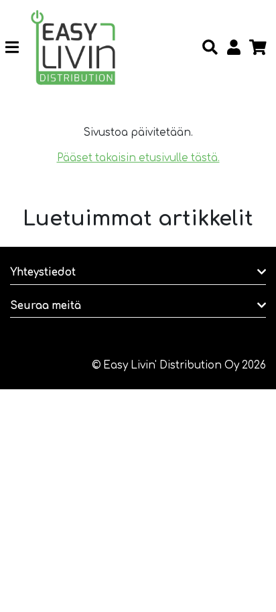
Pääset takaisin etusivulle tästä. (138, 158)
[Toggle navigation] (17, 47)
